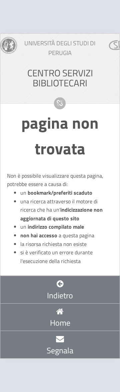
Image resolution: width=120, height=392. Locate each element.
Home (60, 323)
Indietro (60, 295)
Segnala (60, 350)
